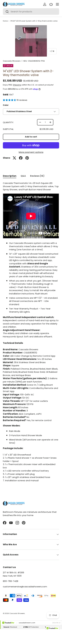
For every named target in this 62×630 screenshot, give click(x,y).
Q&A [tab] (23, 175)
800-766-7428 (10, 581)
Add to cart (31, 136)
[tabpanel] (31, 332)
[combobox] (31, 11)
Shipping (17, 84)
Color (6, 105)
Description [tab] (9, 175)
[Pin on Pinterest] (27, 158)
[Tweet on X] (14, 158)
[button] (10, 100)
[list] (31, 41)
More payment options (31, 152)
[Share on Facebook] (21, 158)
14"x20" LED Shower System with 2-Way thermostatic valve (33, 21)
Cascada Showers (11, 61)
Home (5, 21)
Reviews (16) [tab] (37, 175)
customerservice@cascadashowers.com (25, 586)
